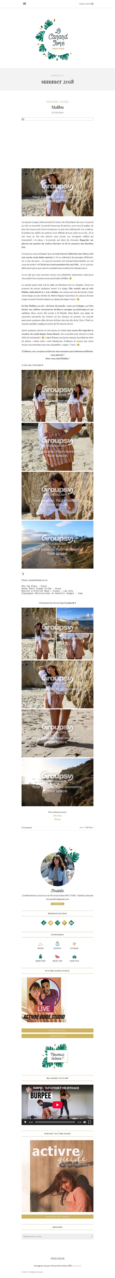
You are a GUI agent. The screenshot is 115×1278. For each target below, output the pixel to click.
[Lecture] (25, 1122)
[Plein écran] (89, 1122)
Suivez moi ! (76, 1266)
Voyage (74, 948)
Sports (57, 948)
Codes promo (57, 1036)
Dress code (52, 101)
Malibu (58, 107)
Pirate (57, 819)
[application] (57, 1105)
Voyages (64, 101)
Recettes (57, 961)
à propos (57, 904)
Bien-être (41, 961)
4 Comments (27, 827)
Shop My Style (57, 1030)
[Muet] (84, 1122)
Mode (41, 948)
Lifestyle (74, 961)
